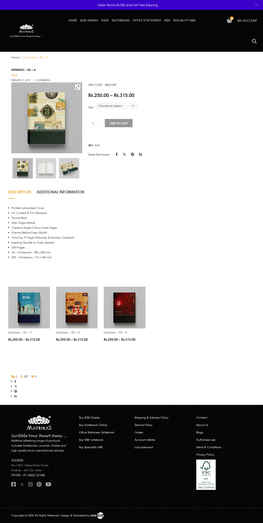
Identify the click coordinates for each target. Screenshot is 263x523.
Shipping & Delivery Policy (151, 417)
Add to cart (118, 123)
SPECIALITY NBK (184, 20)
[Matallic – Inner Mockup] (46, 168)
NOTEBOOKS (121, 20)
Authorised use (205, 440)
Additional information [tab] (60, 192)
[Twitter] (124, 154)
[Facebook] (117, 154)
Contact (201, 417)
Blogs (199, 432)
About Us (202, 425)
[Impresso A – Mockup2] (69, 168)
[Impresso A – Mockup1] (23, 168)
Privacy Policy (205, 454)
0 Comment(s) (42, 80)
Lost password (144, 447)
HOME (72, 20)
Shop (105, 20)
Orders (139, 432)
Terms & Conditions (208, 447)
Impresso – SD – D (68, 332)
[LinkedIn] (140, 154)
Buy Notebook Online (93, 425)
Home (15, 57)
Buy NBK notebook (91, 440)
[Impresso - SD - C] (29, 307)
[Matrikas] (26, 30)
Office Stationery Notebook (96, 432)
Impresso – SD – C (20, 332)
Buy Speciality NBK (91, 447)
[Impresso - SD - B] (124, 307)
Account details (145, 440)
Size (90, 107)
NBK (167, 20)
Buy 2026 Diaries (89, 417)
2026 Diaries (89, 20)
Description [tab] (19, 192)
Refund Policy (143, 425)
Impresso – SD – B (115, 332)
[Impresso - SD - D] (77, 307)
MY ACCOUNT (247, 20)
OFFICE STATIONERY (147, 20)
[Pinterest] (132, 154)
